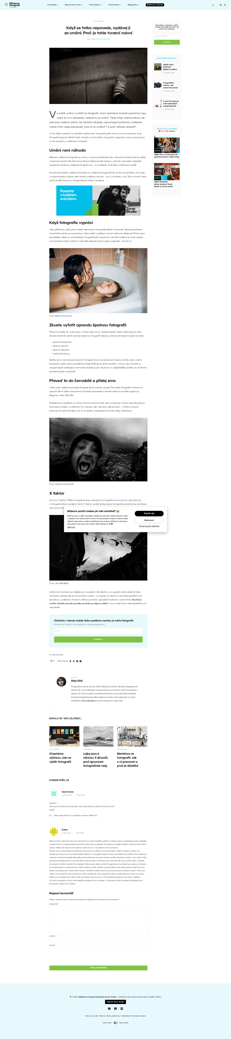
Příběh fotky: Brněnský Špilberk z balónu (170, 67)
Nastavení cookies (139, 1016)
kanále (167, 131)
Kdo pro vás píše (91, 1016)
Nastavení (149, 520)
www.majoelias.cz (89, 701)
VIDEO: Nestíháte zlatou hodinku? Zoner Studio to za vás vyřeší (163, 184)
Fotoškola (52, 5)
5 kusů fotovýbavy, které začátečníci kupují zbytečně (171, 104)
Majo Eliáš (77, 681)
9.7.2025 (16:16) (66, 833)
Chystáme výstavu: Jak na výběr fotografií (60, 758)
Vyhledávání (126, 1016)
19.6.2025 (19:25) (67, 795)
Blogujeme (133, 5)
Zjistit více (71, 527)
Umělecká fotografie (101, 39)
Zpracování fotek (73, 5)
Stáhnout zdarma (155, 5)
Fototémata (114, 5)
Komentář (54, 904)
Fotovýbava (94, 5)
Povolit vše (149, 513)
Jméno (52, 936)
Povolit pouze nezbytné (149, 526)
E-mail (52, 945)
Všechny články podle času (109, 1016)
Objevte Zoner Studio (115, 1002)
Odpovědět (81, 795)
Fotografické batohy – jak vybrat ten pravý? (170, 85)
